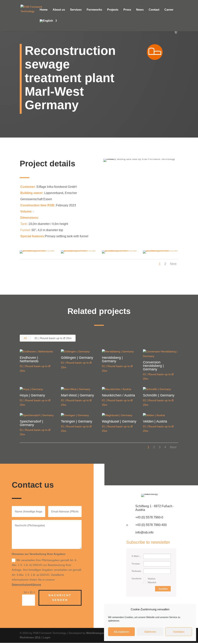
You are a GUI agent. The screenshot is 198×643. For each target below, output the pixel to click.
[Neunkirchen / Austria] (119, 389)
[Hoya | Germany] (37, 389)
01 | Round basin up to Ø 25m (53, 338)
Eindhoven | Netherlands (29, 359)
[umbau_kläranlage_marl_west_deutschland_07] (78, 253)
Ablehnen (150, 631)
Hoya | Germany (32, 395)
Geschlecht (136, 578)
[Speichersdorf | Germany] (37, 415)
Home (44, 9)
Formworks (94, 9)
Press (127, 9)
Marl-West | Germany (77, 395)
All (25, 338)
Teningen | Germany (76, 421)
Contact (154, 9)
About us (59, 9)
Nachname (136, 571)
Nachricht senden (60, 597)
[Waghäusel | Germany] (119, 415)
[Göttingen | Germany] (78, 351)
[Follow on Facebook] (139, 474)
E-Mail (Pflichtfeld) (137, 556)
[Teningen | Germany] (78, 415)
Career (168, 9)
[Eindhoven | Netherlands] (37, 351)
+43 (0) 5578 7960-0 (149, 517)
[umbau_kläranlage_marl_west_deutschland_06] (119, 253)
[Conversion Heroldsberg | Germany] (160, 354)
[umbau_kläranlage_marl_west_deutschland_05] (160, 253)
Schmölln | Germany (158, 395)
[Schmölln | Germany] (160, 389)
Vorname (136, 563)
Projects (112, 9)
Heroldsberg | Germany (112, 359)
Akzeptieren (121, 631)
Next (173, 263)
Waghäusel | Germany (119, 421)
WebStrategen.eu (97, 632)
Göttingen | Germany (77, 358)
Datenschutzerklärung (26, 584)
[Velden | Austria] (160, 415)
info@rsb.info (144, 532)
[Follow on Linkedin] (163, 474)
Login (46, 637)
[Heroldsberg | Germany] (119, 351)
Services (76, 9)
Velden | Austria (155, 421)
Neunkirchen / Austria (118, 395)
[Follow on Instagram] (151, 474)
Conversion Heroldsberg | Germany (153, 365)
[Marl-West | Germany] (78, 389)
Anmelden (163, 589)
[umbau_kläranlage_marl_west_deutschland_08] (37, 253)
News (140, 9)
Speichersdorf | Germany (31, 423)
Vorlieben (178, 631)
